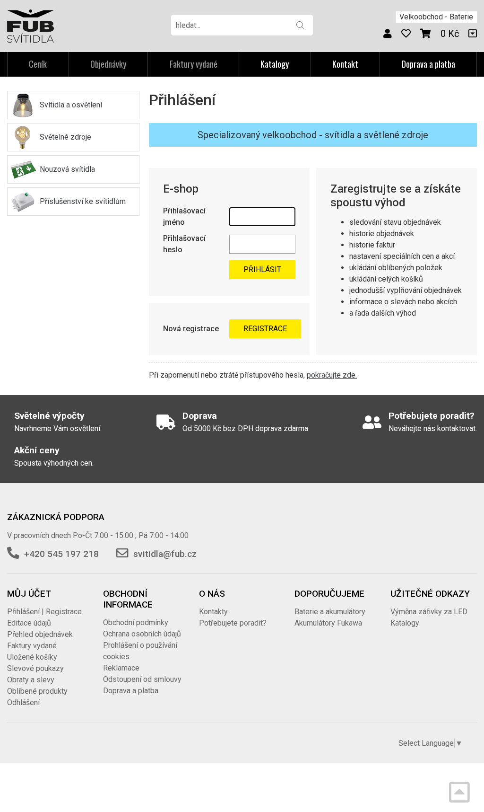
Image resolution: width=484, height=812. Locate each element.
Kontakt (345, 64)
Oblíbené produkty (37, 691)
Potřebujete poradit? (233, 622)
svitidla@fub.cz (165, 553)
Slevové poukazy (35, 668)
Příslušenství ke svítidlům (83, 201)
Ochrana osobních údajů (142, 633)
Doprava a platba (428, 64)
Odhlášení (23, 702)
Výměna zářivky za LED (428, 611)
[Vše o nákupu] (472, 33)
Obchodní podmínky (135, 622)
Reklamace (121, 667)
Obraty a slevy (30, 679)
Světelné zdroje (65, 136)
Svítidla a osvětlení (71, 104)
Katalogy (274, 64)
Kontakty (213, 611)
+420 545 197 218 (61, 553)
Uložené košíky (32, 657)
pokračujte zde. (332, 375)
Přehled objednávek (40, 634)
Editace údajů (29, 622)
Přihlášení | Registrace (44, 611)
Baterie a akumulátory (329, 611)
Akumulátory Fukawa (328, 622)
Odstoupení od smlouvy (142, 679)
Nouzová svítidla (67, 169)
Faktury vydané (32, 645)
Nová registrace (191, 328)
